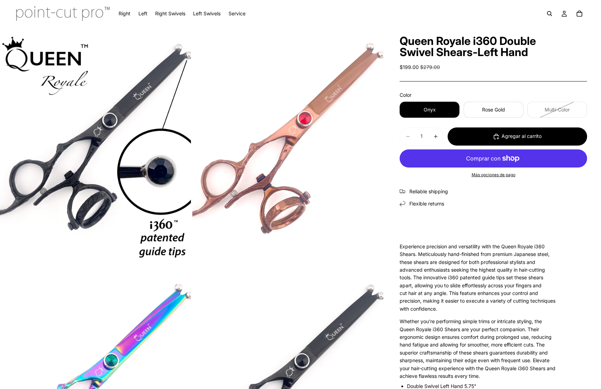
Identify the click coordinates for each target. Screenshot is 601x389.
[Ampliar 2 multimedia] (287, 146)
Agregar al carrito (522, 136)
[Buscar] (549, 13)
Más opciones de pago (493, 174)
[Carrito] (579, 13)
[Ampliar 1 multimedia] (95, 146)
